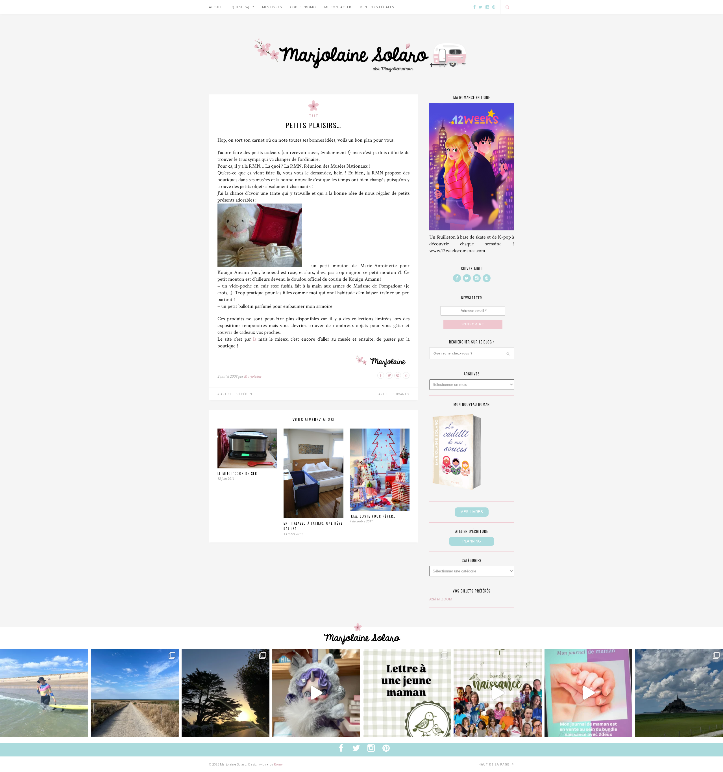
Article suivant (393, 394)
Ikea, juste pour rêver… (373, 516)
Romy (278, 764)
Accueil (216, 7)
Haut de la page (494, 764)
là (254, 339)
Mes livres (272, 7)
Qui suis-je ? (243, 7)
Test (313, 115)
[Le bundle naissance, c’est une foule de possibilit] (497, 693)
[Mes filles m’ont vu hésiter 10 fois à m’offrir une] (316, 693)
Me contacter (337, 7)
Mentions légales (377, 7)
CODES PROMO (303, 7)
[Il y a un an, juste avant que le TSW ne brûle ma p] (44, 693)
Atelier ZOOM (440, 599)
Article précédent (236, 394)
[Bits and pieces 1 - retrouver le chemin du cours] (134, 693)
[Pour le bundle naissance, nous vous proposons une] (407, 693)
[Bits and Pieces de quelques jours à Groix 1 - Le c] (225, 693)
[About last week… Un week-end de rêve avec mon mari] (679, 693)
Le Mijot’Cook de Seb (237, 473)
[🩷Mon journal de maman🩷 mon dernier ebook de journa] (588, 693)
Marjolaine (252, 376)
